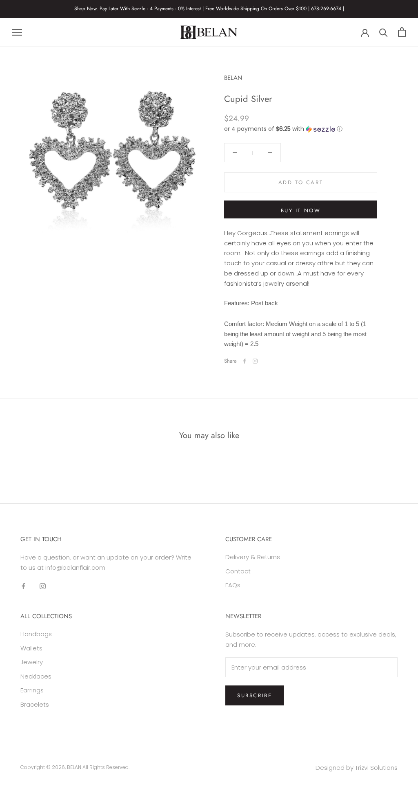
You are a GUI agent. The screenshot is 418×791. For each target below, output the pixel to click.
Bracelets (34, 704)
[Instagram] (255, 361)
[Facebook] (244, 361)
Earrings (32, 690)
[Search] (383, 32)
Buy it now (301, 210)
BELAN (74, 767)
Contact (238, 571)
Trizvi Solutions (376, 767)
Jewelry (31, 662)
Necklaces (35, 676)
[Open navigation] (17, 32)
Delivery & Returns (252, 557)
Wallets (31, 648)
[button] (300, 129)
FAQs (232, 585)
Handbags (36, 634)
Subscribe (254, 695)
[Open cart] (402, 32)
